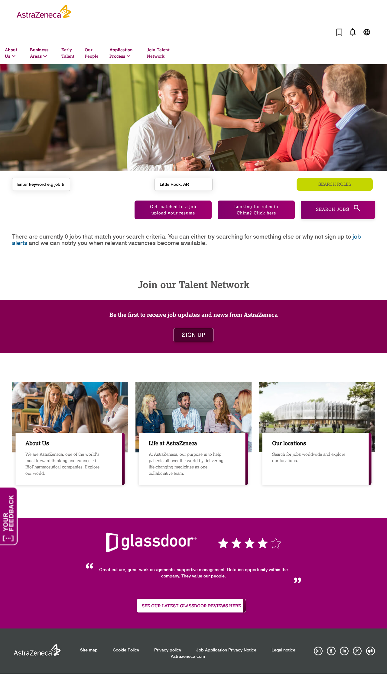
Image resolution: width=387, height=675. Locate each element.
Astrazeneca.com (188, 656)
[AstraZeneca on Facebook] (331, 651)
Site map (89, 650)
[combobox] (183, 184)
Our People (92, 53)
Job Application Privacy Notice (226, 650)
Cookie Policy (126, 650)
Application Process (121, 53)
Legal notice (283, 650)
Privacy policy (167, 650)
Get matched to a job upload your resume (173, 210)
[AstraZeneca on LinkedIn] (344, 651)
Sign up (193, 335)
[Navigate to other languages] (366, 32)
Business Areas (39, 53)
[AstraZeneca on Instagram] (318, 651)
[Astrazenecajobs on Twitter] (357, 651)
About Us (11, 53)
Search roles (334, 184)
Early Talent (67, 53)
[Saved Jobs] (339, 33)
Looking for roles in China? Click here (256, 210)
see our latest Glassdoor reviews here (191, 605)
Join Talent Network (158, 53)
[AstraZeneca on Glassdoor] (370, 651)
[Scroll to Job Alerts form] (352, 32)
